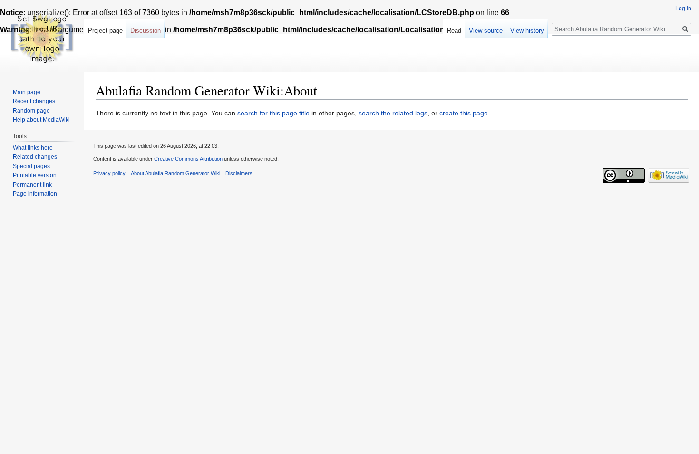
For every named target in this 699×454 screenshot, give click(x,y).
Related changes (35, 156)
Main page (26, 92)
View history (527, 30)
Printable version (35, 175)
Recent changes (34, 101)
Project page (105, 30)
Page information (35, 193)
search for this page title (273, 113)
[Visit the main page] (42, 38)
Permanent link (32, 184)
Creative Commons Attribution (188, 158)
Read (454, 30)
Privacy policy (109, 173)
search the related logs (393, 113)
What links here (33, 147)
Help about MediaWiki (41, 119)
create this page (463, 113)
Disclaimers (238, 173)
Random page (31, 110)
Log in (683, 8)
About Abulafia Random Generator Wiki (175, 173)
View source (486, 30)
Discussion (145, 30)
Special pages (31, 166)
